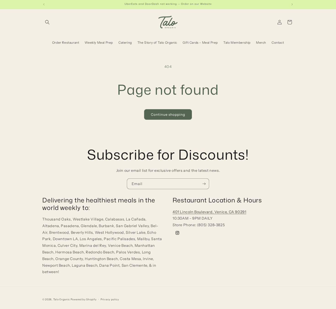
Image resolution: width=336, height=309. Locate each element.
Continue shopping (168, 114)
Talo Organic (61, 299)
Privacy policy (110, 299)
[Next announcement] (292, 4)
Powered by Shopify (84, 299)
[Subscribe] (204, 183)
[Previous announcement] (44, 4)
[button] (47, 22)
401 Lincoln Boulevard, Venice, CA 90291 (209, 211)
